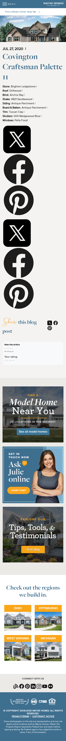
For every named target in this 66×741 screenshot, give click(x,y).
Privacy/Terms (20, 716)
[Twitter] (17, 139)
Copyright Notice (43, 716)
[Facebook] (19, 169)
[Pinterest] (19, 200)
